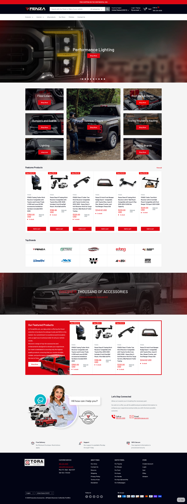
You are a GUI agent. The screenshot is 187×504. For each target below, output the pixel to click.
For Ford (117, 470)
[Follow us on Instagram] (94, 496)
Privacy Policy (95, 476)
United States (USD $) (43, 493)
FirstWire (68, 498)
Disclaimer (94, 483)
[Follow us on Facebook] (86, 496)
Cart (143, 470)
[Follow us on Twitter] (90, 496)
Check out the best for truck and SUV (93, 297)
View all (159, 168)
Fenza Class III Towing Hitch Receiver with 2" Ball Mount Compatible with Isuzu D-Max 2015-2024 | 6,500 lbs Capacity (127, 201)
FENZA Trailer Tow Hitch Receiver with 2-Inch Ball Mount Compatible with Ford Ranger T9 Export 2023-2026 (150, 200)
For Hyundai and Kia (121, 479)
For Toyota (118, 464)
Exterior (28, 17)
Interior (39, 17)
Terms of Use (95, 479)
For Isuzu (118, 473)
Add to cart (36, 229)
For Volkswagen (120, 483)
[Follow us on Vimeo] (101, 496)
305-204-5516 (63, 464)
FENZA (29, 195)
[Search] (107, 9)
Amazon (145, 476)
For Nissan (118, 467)
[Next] (161, 202)
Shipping (94, 473)
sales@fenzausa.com (66, 467)
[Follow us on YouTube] (97, 496)
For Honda (118, 476)
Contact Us (81, 17)
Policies (71, 17)
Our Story (62, 17)
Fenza (97, 195)
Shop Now (96, 55)
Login (144, 467)
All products (51, 17)
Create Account (147, 464)
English (28, 493)
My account (135, 10)
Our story (94, 464)
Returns (93, 470)
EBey (144, 473)
